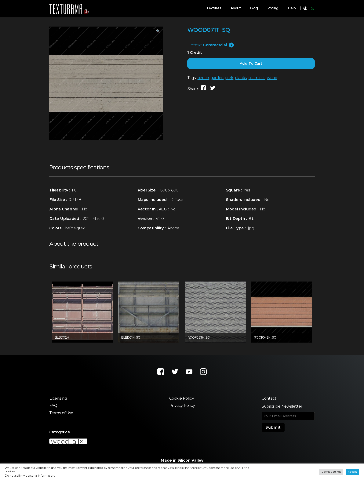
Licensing (58, 398)
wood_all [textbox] (67, 441)
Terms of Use (61, 413)
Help (292, 8)
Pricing (272, 8)
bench (203, 77)
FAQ (53, 405)
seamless (257, 77)
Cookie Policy (181, 398)
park (229, 77)
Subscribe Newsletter (282, 406)
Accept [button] (352, 471)
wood (272, 77)
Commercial (215, 45)
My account (305, 8)
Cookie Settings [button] (331, 471)
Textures (213, 8)
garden (217, 77)
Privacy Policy (182, 405)
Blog (254, 8)
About (236, 8)
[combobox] (68, 441)
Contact (269, 398)
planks (241, 77)
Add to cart (251, 63)
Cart (312, 8)
